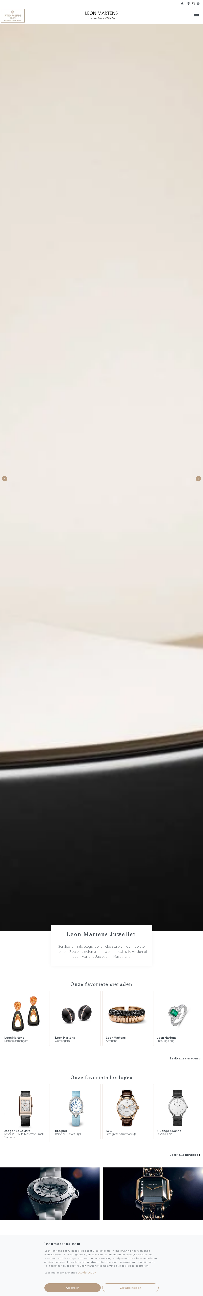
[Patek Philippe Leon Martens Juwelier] (25, 16)
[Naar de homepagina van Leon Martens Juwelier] (101, 15)
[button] (198, 478)
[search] (194, 3)
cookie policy (87, 1272)
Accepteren (72, 1287)
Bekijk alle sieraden (184, 1058)
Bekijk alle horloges (184, 1154)
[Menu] (196, 15)
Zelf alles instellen (130, 1287)
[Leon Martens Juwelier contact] (182, 3)
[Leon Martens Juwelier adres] (188, 3)
